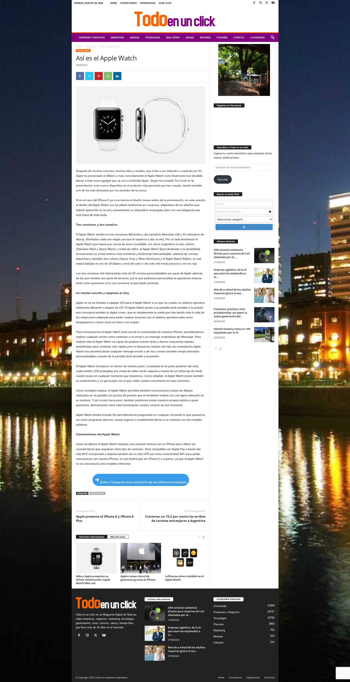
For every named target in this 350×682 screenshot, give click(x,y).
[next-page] (204, 537)
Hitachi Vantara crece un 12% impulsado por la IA (232, 330)
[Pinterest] (99, 76)
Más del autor (118, 536)
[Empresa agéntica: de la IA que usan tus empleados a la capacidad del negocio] (264, 275)
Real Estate (173, 37)
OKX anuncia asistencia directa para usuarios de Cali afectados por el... (232, 253)
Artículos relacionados (91, 536)
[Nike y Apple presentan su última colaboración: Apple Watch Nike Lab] (96, 558)
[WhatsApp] (108, 76)
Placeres (222, 37)
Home (113, 2)
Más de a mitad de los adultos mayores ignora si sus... (232, 291)
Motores (205, 37)
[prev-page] (199, 537)
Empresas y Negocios (92, 37)
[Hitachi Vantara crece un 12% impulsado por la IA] (264, 334)
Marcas (134, 37)
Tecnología (152, 37)
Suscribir (223, 179)
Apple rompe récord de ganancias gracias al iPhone (138, 577)
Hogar (190, 37)
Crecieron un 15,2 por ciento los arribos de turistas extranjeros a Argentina (175, 518)
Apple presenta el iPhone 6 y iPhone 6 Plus (105, 518)
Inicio (78, 46)
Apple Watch (97, 493)
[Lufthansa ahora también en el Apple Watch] (185, 558)
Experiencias (148, 2)
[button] (272, 37)
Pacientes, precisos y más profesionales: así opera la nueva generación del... (230, 312)
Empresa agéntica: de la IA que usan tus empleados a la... (230, 273)
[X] (266, 3)
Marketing (117, 37)
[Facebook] (254, 3)
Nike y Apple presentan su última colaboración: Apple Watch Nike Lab (93, 579)
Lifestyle (239, 37)
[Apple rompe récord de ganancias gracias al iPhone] (141, 558)
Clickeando (257, 37)
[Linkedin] (117, 76)
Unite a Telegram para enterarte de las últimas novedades (143, 482)
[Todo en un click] (175, 19)
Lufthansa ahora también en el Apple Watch (184, 577)
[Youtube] (273, 3)
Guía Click (165, 2)
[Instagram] (260, 3)
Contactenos (128, 2)
